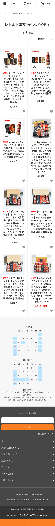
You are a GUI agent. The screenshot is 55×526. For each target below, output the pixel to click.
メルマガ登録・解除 (20, 494)
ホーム (3, 13)
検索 (29, 3)
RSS (32, 494)
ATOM (39, 494)
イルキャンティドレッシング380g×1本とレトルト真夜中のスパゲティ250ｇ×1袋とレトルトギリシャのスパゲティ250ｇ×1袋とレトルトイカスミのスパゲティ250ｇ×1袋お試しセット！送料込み (13, 87)
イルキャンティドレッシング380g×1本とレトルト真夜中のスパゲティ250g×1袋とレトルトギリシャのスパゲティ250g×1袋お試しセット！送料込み (41, 85)
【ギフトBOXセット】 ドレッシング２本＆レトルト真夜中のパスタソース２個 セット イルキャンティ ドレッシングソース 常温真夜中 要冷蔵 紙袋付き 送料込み (41, 222)
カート (48, 3)
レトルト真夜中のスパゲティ (22, 13)
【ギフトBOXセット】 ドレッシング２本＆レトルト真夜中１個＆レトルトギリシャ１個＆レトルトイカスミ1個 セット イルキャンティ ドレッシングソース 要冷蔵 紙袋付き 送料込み (13, 224)
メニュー (10, 3)
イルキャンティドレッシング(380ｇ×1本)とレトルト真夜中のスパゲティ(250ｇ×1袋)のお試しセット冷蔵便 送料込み (14, 149)
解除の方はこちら (46, 434)
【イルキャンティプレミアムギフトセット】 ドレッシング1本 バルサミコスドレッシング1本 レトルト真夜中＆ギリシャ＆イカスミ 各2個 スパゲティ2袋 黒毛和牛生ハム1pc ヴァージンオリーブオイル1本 (41, 157)
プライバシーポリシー (39, 499)
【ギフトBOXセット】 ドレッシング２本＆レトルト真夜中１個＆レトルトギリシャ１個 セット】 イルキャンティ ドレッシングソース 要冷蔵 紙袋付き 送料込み (13, 288)
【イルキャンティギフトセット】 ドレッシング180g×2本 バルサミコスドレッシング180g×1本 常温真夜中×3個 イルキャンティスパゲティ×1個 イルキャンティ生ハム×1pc (41, 290)
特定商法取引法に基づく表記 (18, 499)
